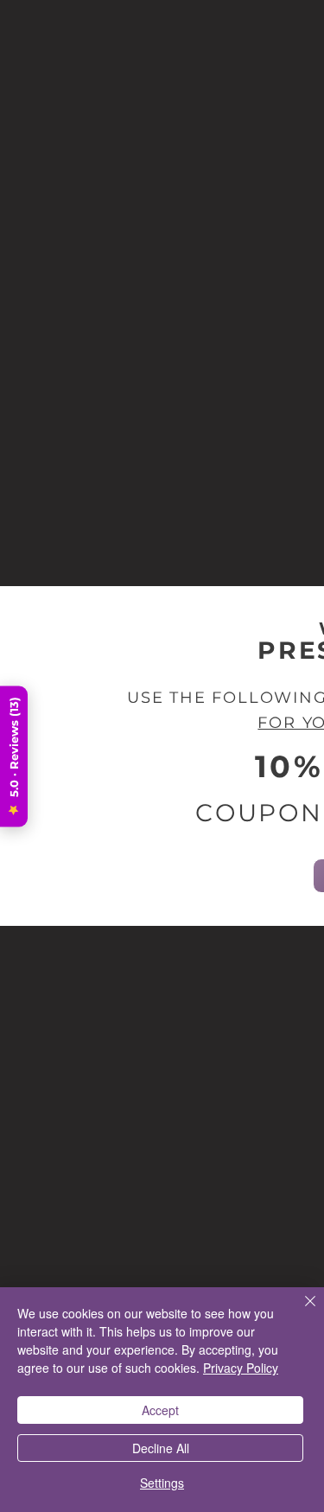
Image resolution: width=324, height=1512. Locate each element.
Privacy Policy (240, 1367)
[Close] (300, 1311)
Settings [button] (162, 1482)
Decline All (160, 1448)
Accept (160, 1410)
